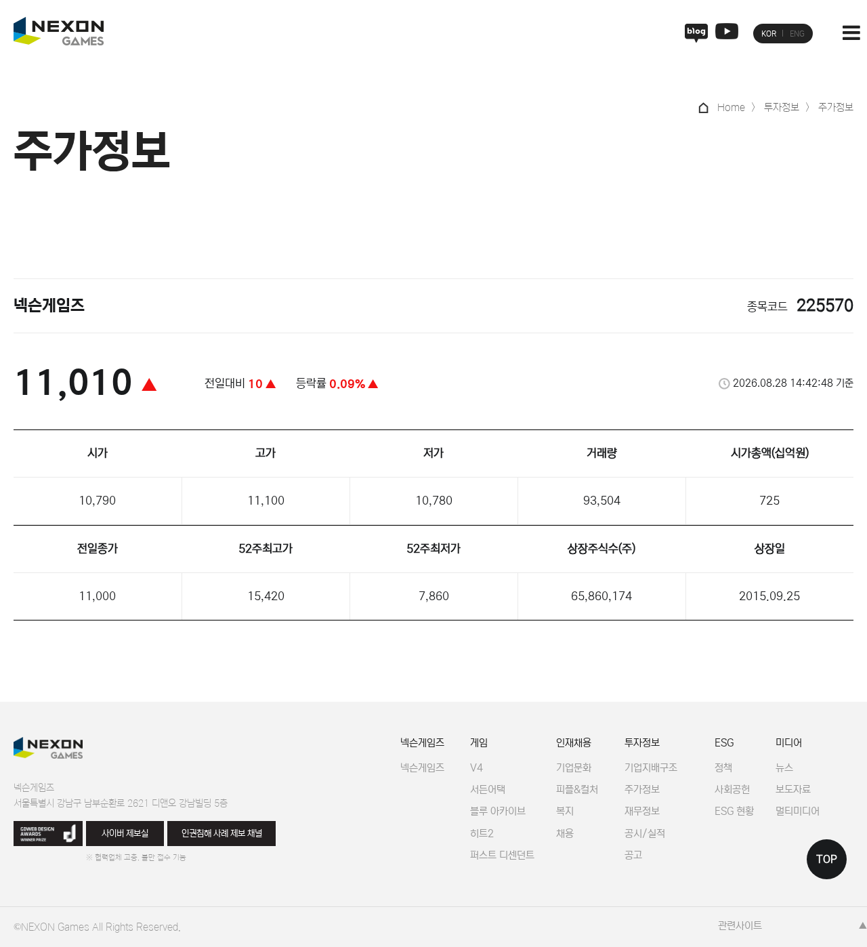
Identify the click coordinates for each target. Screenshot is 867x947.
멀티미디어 (798, 811)
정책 (723, 768)
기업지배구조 (651, 768)
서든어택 (487, 789)
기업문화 (573, 768)
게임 (479, 743)
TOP (826, 859)
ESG (724, 743)
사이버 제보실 (125, 833)
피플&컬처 (577, 789)
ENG (797, 34)
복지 (565, 811)
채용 (565, 833)
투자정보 (642, 743)
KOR (768, 34)
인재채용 (573, 743)
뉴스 (784, 768)
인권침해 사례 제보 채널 (222, 833)
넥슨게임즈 (422, 743)
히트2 (482, 833)
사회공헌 (732, 789)
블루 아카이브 (498, 811)
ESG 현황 (734, 811)
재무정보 (642, 811)
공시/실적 (645, 833)
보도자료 (793, 789)
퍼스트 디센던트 (502, 855)
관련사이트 (740, 925)
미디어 (789, 743)
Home (731, 107)
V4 (476, 768)
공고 (633, 855)
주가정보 (642, 789)
